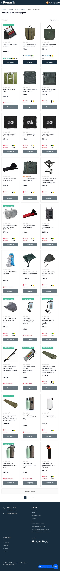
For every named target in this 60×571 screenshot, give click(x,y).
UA (32, 538)
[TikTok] (46, 541)
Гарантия (5, 545)
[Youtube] (39, 541)
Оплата (5, 540)
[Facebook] (33, 541)
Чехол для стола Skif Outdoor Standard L (9, 135)
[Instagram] (36, 541)
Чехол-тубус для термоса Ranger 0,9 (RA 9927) (9, 465)
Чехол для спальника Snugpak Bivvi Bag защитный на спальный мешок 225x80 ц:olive (10, 417)
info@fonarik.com (12, 513)
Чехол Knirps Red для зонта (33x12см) (29, 226)
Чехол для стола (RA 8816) (9, 90)
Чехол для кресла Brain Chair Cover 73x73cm (49, 45)
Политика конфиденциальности (40, 529)
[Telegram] (43, 541)
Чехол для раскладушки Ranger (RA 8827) (49, 90)
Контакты (34, 510)
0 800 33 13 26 (11, 507)
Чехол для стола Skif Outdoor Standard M (29, 135)
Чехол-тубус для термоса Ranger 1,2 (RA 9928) (29, 465)
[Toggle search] (52, 3)
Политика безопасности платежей (41, 532)
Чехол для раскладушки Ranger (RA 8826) (30, 90)
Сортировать (53, 20)
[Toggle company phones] (50, 3)
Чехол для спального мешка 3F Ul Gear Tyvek (49, 416)
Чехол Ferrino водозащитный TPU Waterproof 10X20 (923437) (48, 321)
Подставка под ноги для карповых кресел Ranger (30, 272)
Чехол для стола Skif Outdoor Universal (48, 135)
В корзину (10, 62)
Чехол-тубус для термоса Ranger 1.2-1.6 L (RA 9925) (49, 465)
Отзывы (34, 512)
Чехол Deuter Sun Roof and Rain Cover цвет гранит (48, 273)
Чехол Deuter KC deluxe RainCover (10, 272)
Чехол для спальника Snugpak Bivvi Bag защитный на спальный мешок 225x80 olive (49, 369)
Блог (33, 521)
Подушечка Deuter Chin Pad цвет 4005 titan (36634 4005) (10, 227)
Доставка (6, 542)
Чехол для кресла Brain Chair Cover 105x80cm (29, 45)
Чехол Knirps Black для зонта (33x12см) (9, 179)
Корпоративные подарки (38, 526)
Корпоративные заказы (38, 523)
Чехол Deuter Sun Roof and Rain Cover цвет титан (9, 320)
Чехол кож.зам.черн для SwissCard (10, 45)
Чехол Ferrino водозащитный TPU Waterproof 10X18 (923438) (28, 321)
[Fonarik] (9, 2)
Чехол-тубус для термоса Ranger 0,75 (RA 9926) (29, 417)
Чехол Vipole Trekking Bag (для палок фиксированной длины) (10, 368)
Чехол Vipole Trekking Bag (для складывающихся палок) (29, 369)
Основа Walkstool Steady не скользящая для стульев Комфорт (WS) (49, 180)
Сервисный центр (36, 515)
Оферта (5, 551)
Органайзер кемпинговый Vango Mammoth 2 (48, 227)
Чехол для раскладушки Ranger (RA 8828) (30, 179)
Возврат (5, 548)
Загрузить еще (30, 491)
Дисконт (34, 518)
